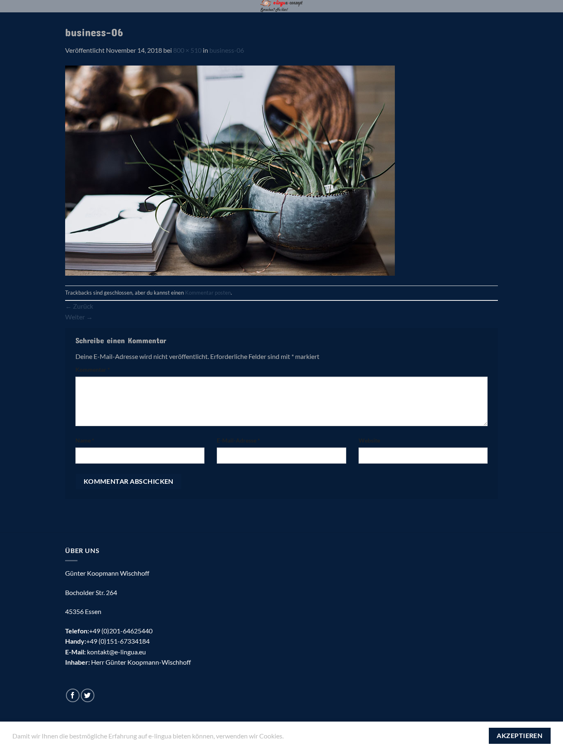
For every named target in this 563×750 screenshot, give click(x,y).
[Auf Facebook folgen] (73, 695)
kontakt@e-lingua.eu (116, 652)
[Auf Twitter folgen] (87, 695)
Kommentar (92, 369)
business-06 (226, 50)
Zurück (79, 306)
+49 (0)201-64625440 (120, 631)
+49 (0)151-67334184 (118, 641)
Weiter (79, 317)
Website (369, 440)
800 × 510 (187, 50)
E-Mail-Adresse (238, 440)
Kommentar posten (208, 292)
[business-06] (230, 169)
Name (84, 440)
